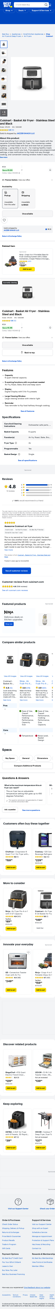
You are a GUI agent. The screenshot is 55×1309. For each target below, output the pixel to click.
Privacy (25, 1295)
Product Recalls (8, 1240)
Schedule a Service (39, 1232)
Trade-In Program (9, 1244)
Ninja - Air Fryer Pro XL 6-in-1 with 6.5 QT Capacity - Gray (25, 682)
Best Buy (5, 34)
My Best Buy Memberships (42, 1258)
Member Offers (38, 1266)
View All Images (10, 676)
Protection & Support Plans (43, 1240)
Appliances (16, 34)
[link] (16, 571)
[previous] (4, 542)
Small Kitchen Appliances (33, 34)
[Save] (4, 220)
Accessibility (6, 1295)
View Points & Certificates (42, 1262)
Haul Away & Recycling (41, 1244)
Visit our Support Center (42, 1224)
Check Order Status (10, 1224)
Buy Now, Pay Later (9, 1270)
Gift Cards (6, 1248)
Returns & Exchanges (10, 1232)
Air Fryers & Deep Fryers (11, 36)
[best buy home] (7, 4)
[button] (9, 10)
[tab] (10, 758)
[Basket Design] (19, 454)
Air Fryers (28, 36)
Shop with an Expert (40, 1228)
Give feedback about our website (37, 1288)
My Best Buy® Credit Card (12, 1258)
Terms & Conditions (17, 1296)
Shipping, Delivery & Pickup (13, 1228)
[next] (51, 542)
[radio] (10, 198)
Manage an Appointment (42, 1236)
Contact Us (36, 1248)
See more (3, 157)
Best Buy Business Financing (13, 1274)
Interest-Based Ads (33, 1296)
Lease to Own (7, 1266)
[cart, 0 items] (49, 4)
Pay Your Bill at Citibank (11, 1262)
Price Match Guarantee (11, 1236)
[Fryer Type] (16, 443)
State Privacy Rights (42, 1296)
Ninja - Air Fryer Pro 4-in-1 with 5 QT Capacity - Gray (42, 682)
